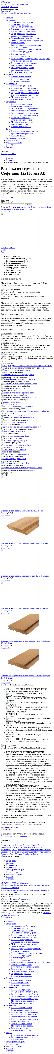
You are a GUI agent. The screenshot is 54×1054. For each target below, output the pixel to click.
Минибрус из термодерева (22, 68)
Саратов (47, 852)
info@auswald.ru (24, 4)
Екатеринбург (7, 847)
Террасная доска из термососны (24, 113)
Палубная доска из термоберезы (24, 95)
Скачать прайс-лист (9, 7)
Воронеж (26, 845)
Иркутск (17, 847)
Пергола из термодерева (21, 72)
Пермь (48, 849)
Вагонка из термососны (21, 127)
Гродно (40, 845)
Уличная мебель (18, 43)
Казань (24, 847)
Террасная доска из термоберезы (25, 93)
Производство (12, 140)
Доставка (5, 252)
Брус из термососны (19, 124)
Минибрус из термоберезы (22, 97)
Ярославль (36, 854)
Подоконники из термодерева (24, 31)
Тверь (12, 854)
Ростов (4, 852)
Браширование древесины (22, 133)
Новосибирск (39, 849)
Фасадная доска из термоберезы (24, 88)
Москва (29, 849)
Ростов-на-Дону (14, 852)
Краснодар (38, 847)
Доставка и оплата (14, 142)
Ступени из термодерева (21, 61)
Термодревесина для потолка (23, 34)
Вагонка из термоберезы (21, 99)
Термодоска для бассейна (22, 27)
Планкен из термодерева (21, 52)
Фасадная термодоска (20, 47)
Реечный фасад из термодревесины (26, 45)
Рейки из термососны (20, 117)
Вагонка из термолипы (21, 77)
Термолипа (10, 74)
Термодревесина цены (15, 138)
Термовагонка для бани (21, 70)
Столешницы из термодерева (23, 29)
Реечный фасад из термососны (24, 111)
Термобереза (11, 83)
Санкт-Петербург (35, 852)
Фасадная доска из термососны (24, 108)
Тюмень (18, 854)
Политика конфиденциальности (15, 890)
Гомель (34, 845)
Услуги (9, 129)
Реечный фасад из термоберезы (24, 90)
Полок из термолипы (20, 79)
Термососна (11, 102)
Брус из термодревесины (21, 65)
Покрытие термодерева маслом (24, 131)
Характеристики (8, 247)
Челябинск (27, 854)
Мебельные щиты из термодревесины (27, 40)
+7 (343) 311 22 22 (8, 4)
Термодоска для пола (20, 24)
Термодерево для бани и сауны (24, 22)
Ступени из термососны (21, 120)
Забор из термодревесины (22, 36)
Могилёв (22, 849)
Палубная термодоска (20, 56)
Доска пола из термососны (22, 106)
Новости (9, 145)
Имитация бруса (18, 54)
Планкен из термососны (21, 104)
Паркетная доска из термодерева (25, 63)
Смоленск (5, 854)
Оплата (4, 250)
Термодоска (11, 20)
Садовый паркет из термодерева (25, 38)
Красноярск (6, 849)
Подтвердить (6, 917)
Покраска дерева (18, 136)
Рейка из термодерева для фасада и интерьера (30, 58)
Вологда (18, 845)
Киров (30, 847)
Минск (14, 849)
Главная (9, 18)
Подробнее (5, 515)
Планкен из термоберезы (21, 86)
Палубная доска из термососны (24, 115)
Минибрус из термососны (22, 122)
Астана (11, 845)
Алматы (4, 845)
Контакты (10, 147)
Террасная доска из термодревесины (26, 49)
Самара (25, 852)
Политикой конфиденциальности (15, 836)
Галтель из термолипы (20, 81)
